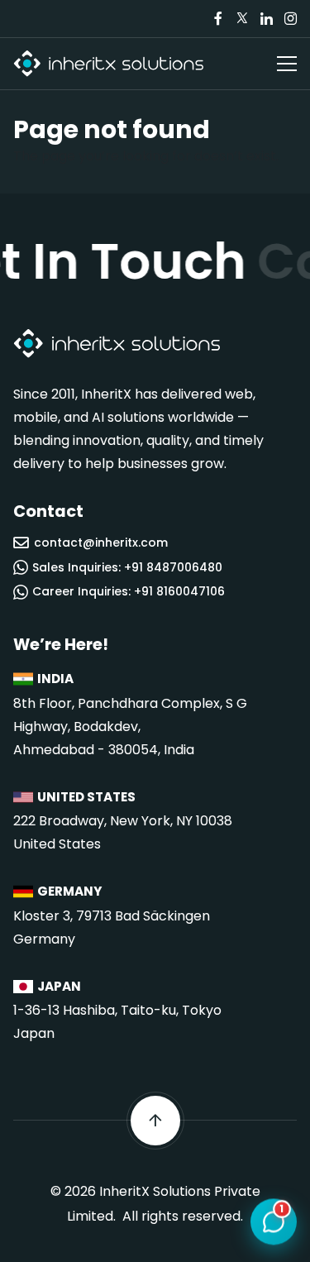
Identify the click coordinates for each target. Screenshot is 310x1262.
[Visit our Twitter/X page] (242, 19)
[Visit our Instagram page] (290, 19)
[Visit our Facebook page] (218, 19)
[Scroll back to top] (155, 1121)
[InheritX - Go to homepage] (108, 64)
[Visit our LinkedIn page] (266, 19)
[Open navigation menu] (287, 63)
